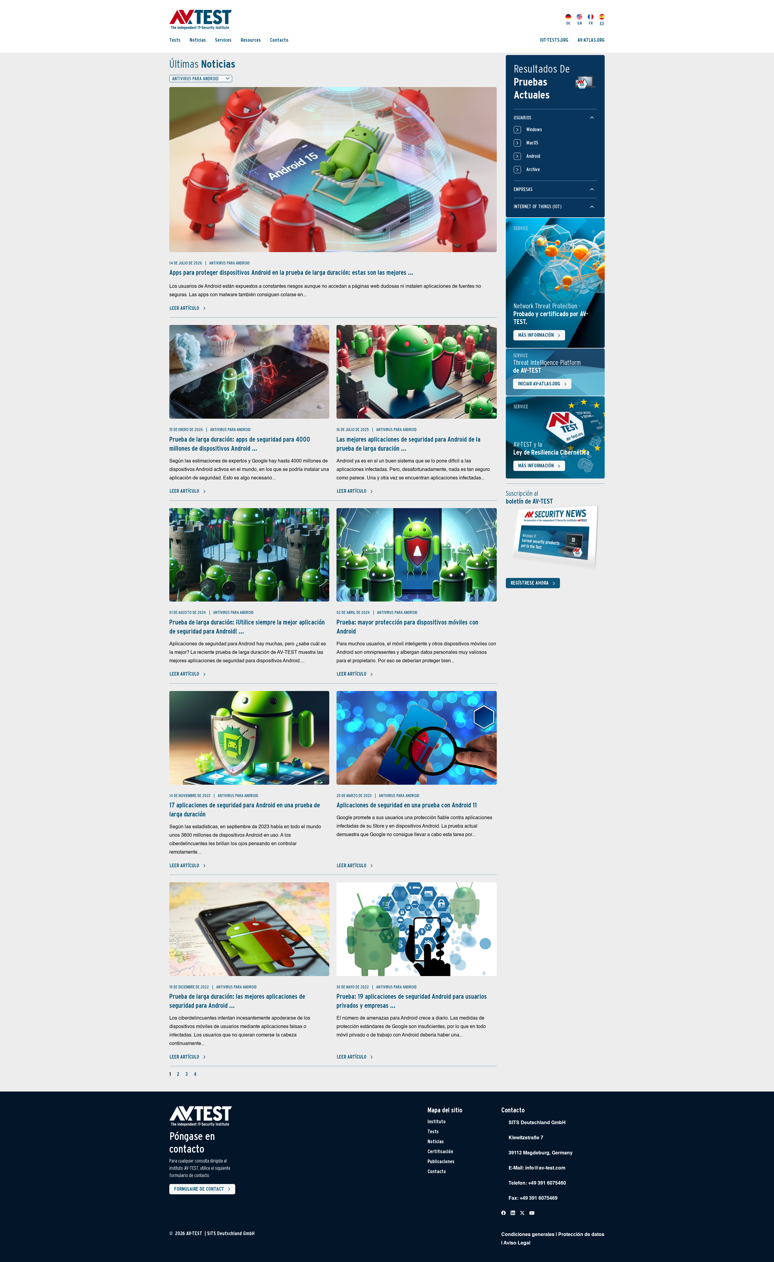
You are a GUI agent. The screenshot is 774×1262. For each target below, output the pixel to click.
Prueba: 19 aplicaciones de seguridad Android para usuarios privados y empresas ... (412, 1000)
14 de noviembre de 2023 (190, 795)
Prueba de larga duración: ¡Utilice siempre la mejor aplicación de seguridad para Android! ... (247, 626)
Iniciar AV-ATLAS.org (539, 384)
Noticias (198, 40)
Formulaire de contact (199, 1189)
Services (223, 40)
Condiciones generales (527, 1234)
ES (602, 23)
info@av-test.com (545, 1168)
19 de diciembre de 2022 (189, 987)
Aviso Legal (516, 1243)
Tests (174, 40)
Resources (251, 40)
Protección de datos (581, 1234)
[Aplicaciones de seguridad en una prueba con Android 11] (416, 738)
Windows (534, 129)
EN (579, 23)
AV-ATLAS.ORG (591, 40)
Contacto (279, 40)
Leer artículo (184, 308)
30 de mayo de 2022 (353, 987)
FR (591, 23)
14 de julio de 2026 (186, 263)
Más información (536, 335)
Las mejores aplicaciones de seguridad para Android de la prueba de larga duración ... (408, 443)
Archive (533, 169)
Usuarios (522, 118)
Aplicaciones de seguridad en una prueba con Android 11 (407, 805)
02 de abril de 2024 (354, 612)
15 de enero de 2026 (186, 429)
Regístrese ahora (530, 583)
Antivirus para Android (229, 263)
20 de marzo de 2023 (354, 795)
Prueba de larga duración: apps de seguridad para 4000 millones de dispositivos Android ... (239, 443)
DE (568, 23)
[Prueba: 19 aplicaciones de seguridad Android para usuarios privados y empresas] (416, 929)
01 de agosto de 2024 (188, 612)
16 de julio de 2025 (353, 429)
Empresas (523, 189)
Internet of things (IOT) (537, 206)
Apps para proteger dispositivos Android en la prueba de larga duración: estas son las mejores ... (291, 272)
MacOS (532, 143)
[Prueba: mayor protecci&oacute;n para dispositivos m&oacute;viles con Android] (416, 555)
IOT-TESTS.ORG (554, 40)
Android (533, 156)
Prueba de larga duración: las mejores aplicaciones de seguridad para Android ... (237, 1000)
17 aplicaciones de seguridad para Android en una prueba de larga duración (244, 809)
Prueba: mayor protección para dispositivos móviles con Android (407, 626)
